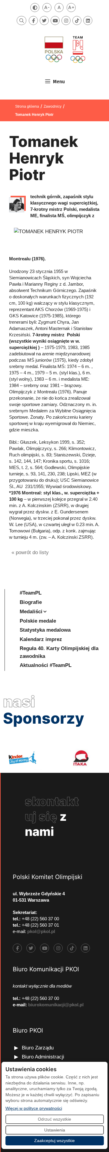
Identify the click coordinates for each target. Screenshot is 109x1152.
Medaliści (31, 611)
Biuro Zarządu (38, 1048)
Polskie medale (38, 621)
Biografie (31, 602)
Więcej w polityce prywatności (33, 1108)
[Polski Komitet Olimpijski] (64, 49)
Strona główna (27, 106)
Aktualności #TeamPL (45, 665)
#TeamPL (30, 593)
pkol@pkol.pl (41, 931)
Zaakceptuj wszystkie (54, 1140)
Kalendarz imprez (41, 639)
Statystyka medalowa (45, 630)
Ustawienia (54, 1130)
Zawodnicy (52, 106)
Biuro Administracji (43, 1057)
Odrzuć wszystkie (54, 1119)
